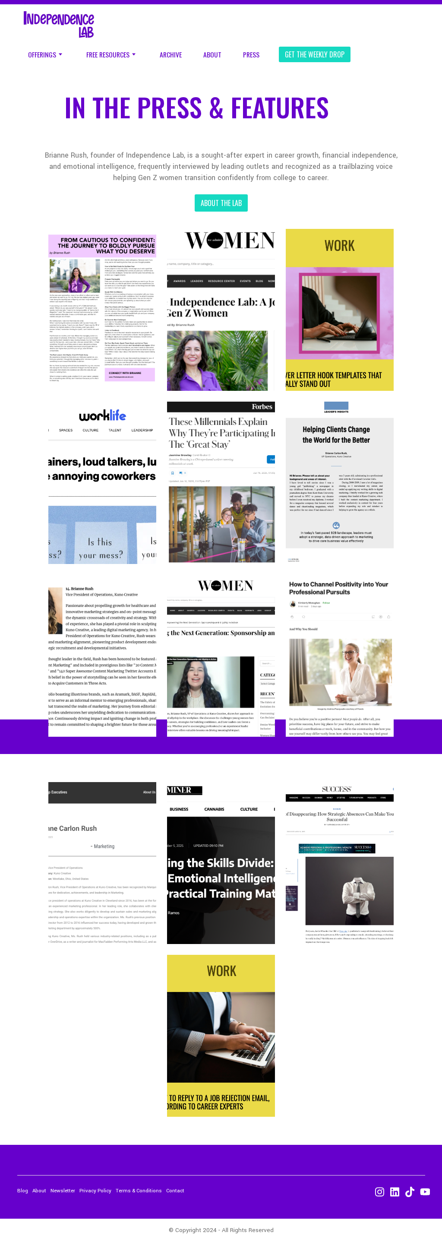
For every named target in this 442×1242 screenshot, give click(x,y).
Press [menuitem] (251, 54)
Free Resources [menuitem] (107, 54)
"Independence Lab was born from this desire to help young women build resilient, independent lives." (220, 284)
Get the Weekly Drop (314, 54)
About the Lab (221, 203)
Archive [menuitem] (171, 54)
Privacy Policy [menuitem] (95, 1190)
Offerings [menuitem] (42, 54)
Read (221, 372)
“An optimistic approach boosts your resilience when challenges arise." (340, 630)
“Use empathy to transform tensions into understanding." (102, 457)
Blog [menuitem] (22, 1190)
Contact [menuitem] (175, 1190)
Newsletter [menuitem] (63, 1190)
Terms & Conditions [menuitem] (139, 1190)
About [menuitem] (212, 54)
